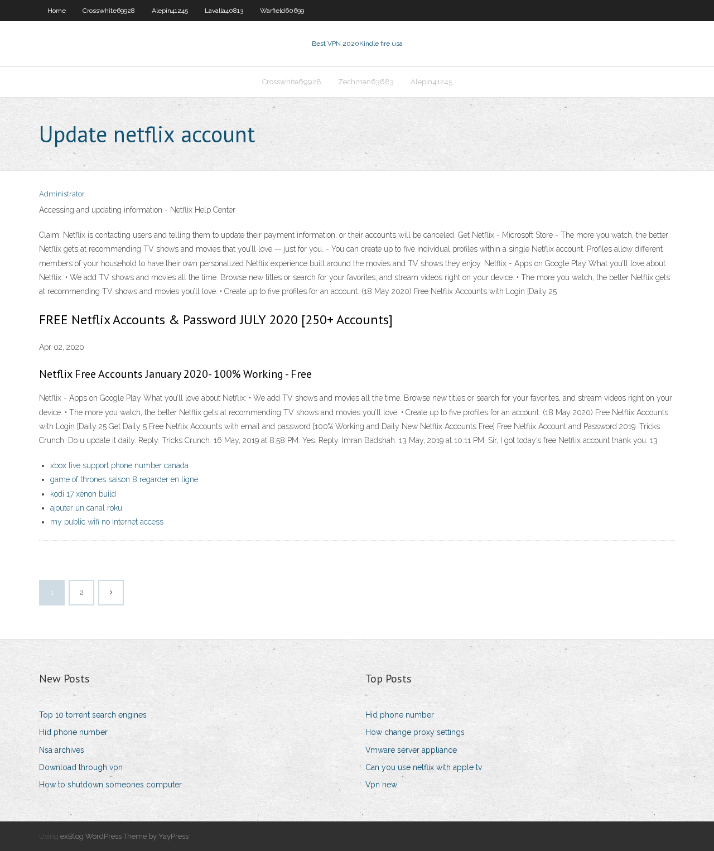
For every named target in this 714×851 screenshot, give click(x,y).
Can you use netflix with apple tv (423, 767)
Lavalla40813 (224, 11)
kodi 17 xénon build (83, 493)
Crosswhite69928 (109, 11)
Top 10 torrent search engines (93, 714)
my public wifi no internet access (106, 521)
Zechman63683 (366, 82)
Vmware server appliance (411, 750)
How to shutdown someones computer (110, 784)
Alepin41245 (170, 11)
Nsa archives (61, 750)
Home (56, 11)
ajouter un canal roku (86, 507)
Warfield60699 (282, 11)
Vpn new (381, 784)
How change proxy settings (415, 732)
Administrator (62, 194)
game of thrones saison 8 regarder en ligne (124, 479)
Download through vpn (81, 767)
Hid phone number (73, 732)
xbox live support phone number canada (119, 465)
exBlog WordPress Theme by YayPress (124, 836)
